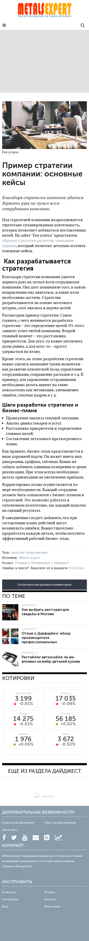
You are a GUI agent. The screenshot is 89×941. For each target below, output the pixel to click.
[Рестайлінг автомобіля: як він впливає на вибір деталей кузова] (10, 660)
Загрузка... (48, 796)
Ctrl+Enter (76, 568)
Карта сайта (9, 829)
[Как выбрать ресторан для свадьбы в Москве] (10, 612)
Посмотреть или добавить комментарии (44, 584)
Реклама (49, 892)
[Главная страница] (44, 11)
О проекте (9, 892)
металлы (18, 552)
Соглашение (10, 899)
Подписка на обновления (18, 822)
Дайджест (61, 563)
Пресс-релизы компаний (60, 822)
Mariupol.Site (24, 866)
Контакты (50, 899)
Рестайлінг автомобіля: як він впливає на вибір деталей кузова (51, 659)
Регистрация (52, 906)
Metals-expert (29, 558)
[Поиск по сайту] (83, 26)
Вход (5, 906)
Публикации (40, 563)
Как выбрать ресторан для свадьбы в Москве (45, 612)
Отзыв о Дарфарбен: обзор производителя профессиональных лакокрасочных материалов (47, 639)
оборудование (37, 552)
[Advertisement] (44, 61)
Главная (21, 563)
